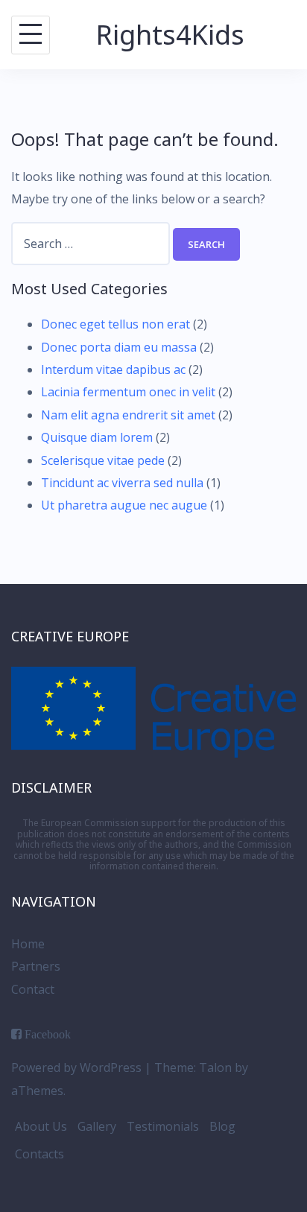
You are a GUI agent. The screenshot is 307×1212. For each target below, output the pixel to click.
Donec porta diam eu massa (119, 347)
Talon (215, 1067)
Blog (222, 1126)
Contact (32, 989)
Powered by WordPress (76, 1067)
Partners (35, 966)
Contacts (39, 1154)
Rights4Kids (170, 34)
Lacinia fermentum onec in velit (128, 392)
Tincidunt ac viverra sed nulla (122, 483)
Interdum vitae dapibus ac (113, 369)
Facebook (48, 1034)
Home (28, 944)
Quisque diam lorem (97, 437)
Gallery (96, 1126)
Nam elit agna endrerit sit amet (128, 415)
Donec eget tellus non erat (115, 324)
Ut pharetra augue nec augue (124, 505)
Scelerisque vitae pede (103, 460)
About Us (41, 1126)
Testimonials (163, 1126)
